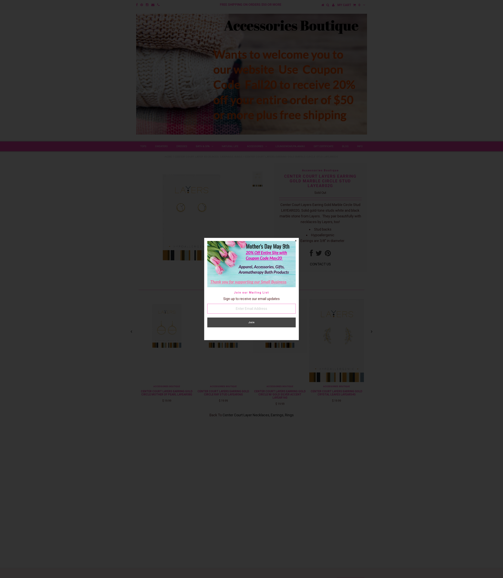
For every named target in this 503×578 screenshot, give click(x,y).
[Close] (296, 241)
